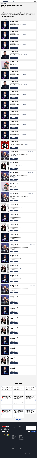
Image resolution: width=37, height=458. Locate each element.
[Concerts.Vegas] (5, 427)
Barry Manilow (12, 153)
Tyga (10, 63)
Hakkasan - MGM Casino (13, 64)
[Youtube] (4, 432)
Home (2, 3)
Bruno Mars (9, 14)
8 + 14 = (26, 432)
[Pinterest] (7, 432)
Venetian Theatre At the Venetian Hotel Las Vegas (16, 144)
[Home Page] (4, 1)
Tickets (13, 27)
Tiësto (12, 14)
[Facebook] (2, 432)
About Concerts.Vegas (6, 429)
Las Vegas (11, 156)
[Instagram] (5, 432)
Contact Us (2, 429)
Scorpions (11, 205)
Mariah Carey (17, 14)
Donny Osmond (3, 14)
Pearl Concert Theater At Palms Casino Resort (16, 54)
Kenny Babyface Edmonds (14, 53)
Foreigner (11, 143)
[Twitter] (6, 432)
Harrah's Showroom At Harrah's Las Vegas (15, 24)
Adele (33, 13)
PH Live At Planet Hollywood (14, 165)
